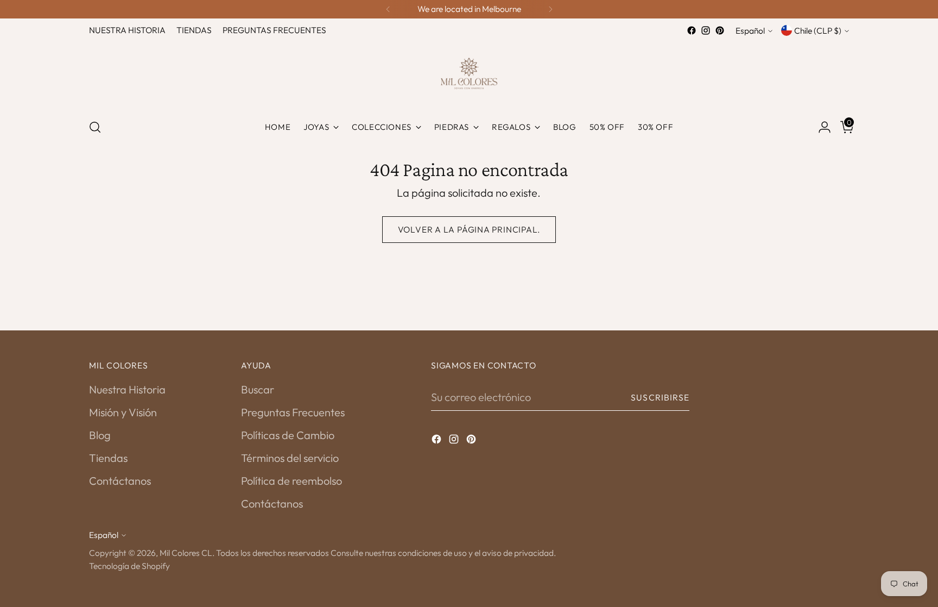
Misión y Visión (123, 412)
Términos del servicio (290, 458)
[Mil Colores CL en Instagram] (706, 30)
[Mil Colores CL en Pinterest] (720, 30)
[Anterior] (388, 9)
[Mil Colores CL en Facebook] (691, 30)
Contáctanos (120, 480)
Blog (100, 435)
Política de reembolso (291, 480)
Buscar (257, 389)
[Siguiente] (550, 9)
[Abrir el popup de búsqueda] (95, 127)
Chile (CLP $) (817, 30)
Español (750, 30)
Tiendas (108, 458)
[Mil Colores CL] (469, 73)
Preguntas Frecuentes (293, 412)
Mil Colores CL (186, 552)
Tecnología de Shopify (129, 565)
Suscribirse (660, 397)
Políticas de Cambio (287, 435)
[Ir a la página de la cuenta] (820, 127)
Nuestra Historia (127, 389)
